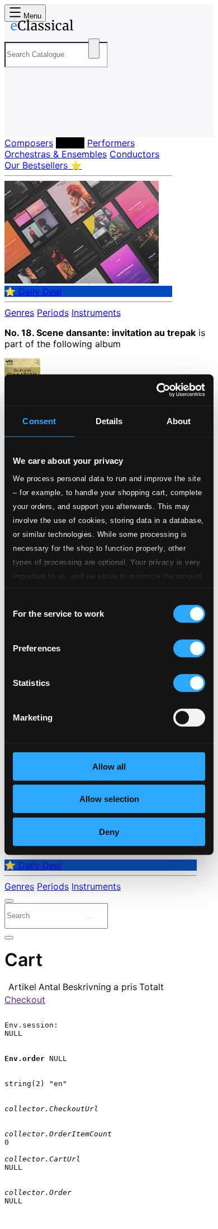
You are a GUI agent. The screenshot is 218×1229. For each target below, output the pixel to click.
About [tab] (179, 420)
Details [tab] (109, 420)
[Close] (8, 900)
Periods (53, 312)
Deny (109, 831)
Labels (70, 142)
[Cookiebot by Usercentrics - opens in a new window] (156, 390)
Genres (19, 312)
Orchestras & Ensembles (55, 154)
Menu (31, 16)
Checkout (24, 999)
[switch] (189, 648)
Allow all (109, 766)
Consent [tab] (39, 420)
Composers (28, 142)
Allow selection (109, 799)
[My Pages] (19, 119)
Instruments (96, 312)
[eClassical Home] (106, 27)
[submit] (89, 918)
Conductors (134, 154)
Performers (111, 142)
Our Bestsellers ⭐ (43, 165)
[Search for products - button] (93, 49)
